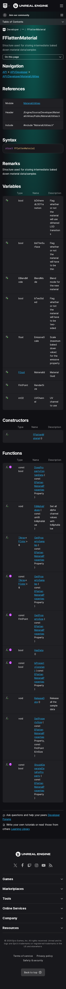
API (5, 72)
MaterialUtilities (32, 103)
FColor (21, 541)
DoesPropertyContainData (39, 471)
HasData (38, 650)
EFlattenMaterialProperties (39, 486)
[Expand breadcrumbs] (23, 29)
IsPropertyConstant (39, 667)
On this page (12, 56)
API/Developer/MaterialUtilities (21, 76)
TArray (21, 537)
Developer (13, 29)
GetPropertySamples (39, 541)
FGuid (21, 372)
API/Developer (19, 72)
